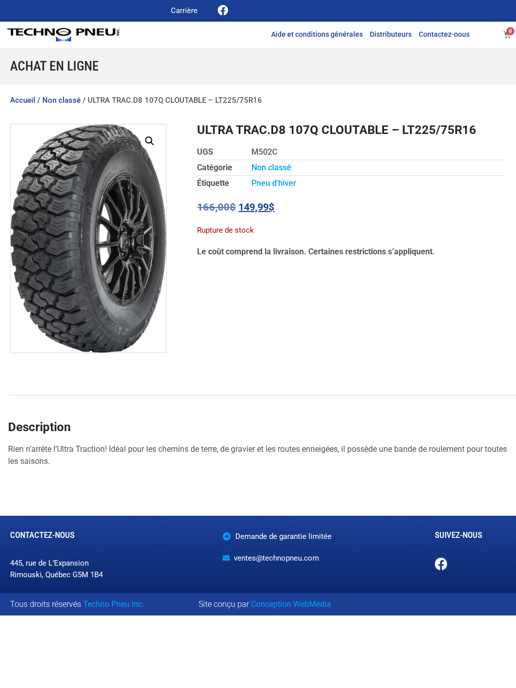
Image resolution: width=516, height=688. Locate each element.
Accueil (22, 100)
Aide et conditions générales (317, 34)
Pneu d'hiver (273, 183)
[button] (150, 141)
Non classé (61, 100)
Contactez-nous (444, 34)
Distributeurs (391, 34)
